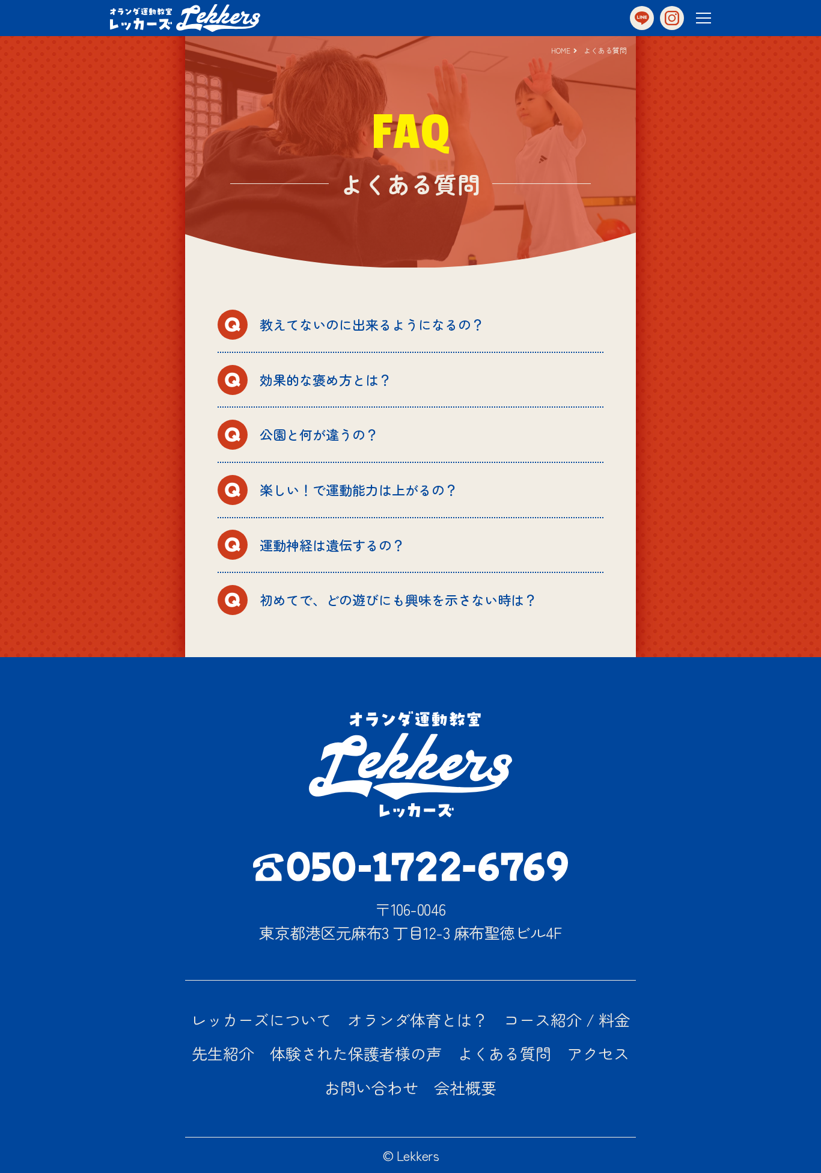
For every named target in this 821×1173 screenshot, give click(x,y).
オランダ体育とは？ (417, 1019)
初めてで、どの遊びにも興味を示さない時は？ (398, 599)
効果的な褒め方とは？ (326, 379)
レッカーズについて (261, 1019)
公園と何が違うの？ (319, 434)
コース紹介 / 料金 (567, 1019)
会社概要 (465, 1087)
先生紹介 (223, 1053)
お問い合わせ (371, 1087)
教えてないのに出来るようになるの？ (372, 324)
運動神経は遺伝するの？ (332, 544)
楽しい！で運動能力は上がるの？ (359, 489)
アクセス (598, 1053)
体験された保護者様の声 (356, 1053)
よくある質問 (504, 1053)
